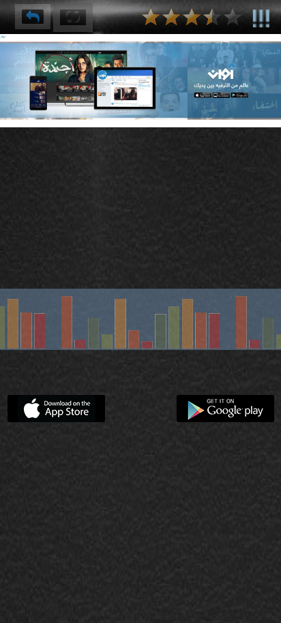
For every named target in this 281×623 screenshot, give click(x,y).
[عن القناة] (261, 16)
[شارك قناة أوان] (32, 16)
